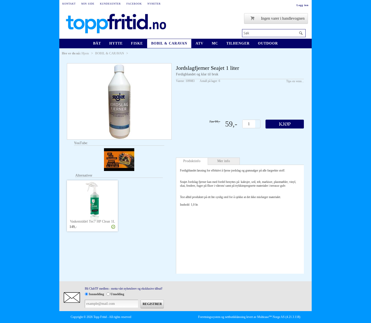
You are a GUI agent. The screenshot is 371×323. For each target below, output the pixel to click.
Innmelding (96, 294)
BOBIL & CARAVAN (169, 43)
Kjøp (285, 124)
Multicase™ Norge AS (271, 317)
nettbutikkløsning (235, 317)
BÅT (97, 43)
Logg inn (303, 5)
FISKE (137, 43)
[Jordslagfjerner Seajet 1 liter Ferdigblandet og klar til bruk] (119, 101)
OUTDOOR (268, 43)
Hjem (85, 53)
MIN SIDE (87, 3)
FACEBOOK (134, 3)
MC (215, 43)
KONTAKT (69, 3)
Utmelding (117, 294)
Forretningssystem (209, 317)
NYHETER (154, 3)
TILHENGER (238, 43)
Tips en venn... (295, 81)
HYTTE (116, 43)
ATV (199, 43)
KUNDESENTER (110, 3)
